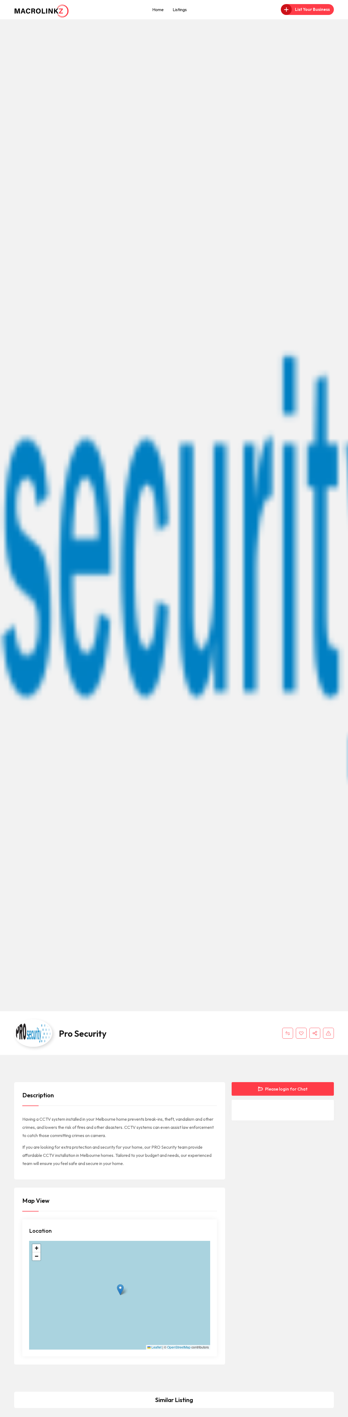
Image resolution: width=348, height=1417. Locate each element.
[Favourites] (301, 1033)
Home (158, 9)
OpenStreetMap (179, 1347)
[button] (120, 1289)
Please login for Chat (285, 1089)
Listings (180, 9)
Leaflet (156, 1347)
